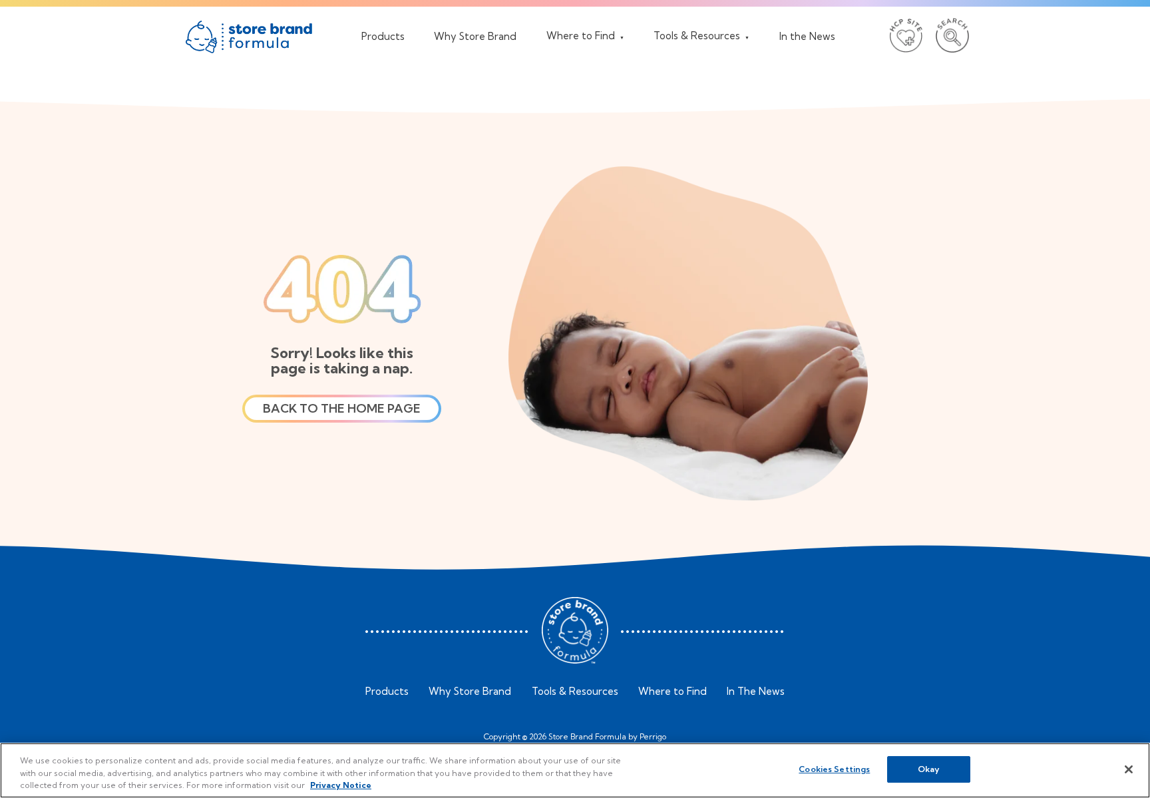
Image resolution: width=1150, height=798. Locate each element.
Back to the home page (342, 408)
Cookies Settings (834, 769)
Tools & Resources (575, 692)
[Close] (1128, 769)
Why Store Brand (470, 692)
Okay (929, 769)
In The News (756, 692)
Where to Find (672, 692)
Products (387, 692)
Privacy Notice (340, 785)
